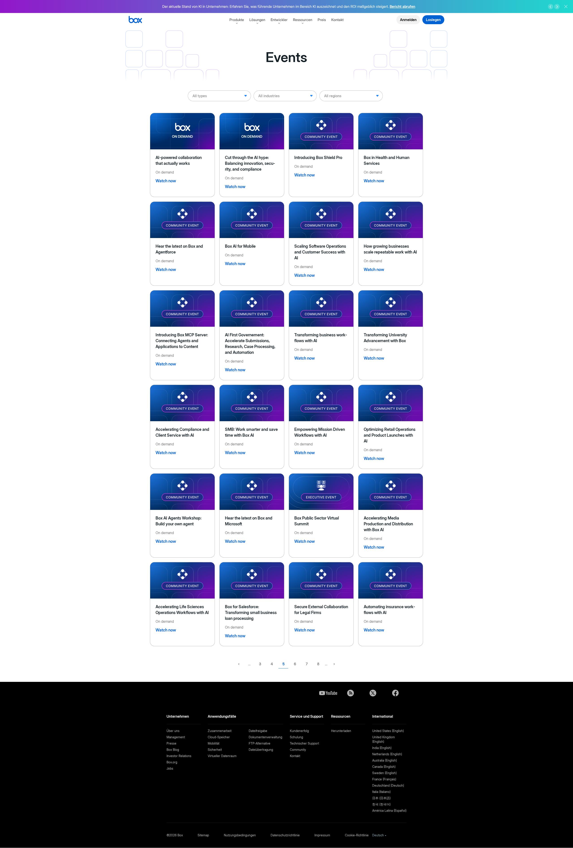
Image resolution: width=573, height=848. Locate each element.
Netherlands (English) (387, 754)
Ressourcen (302, 19)
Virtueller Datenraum (222, 756)
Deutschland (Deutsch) (388, 785)
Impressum (322, 835)
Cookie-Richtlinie (357, 835)
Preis (322, 19)
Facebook (395, 693)
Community (298, 749)
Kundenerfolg (299, 731)
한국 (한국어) (381, 804)
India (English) (381, 748)
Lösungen (257, 19)
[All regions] (351, 95)
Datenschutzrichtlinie (285, 835)
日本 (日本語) (381, 798)
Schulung (296, 737)
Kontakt (337, 19)
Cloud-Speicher (219, 737)
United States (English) (388, 731)
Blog (350, 693)
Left (550, 6)
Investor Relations (179, 756)
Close (566, 6)
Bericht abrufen (402, 6)
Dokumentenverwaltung (265, 737)
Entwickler (279, 19)
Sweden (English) (384, 773)
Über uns (173, 731)
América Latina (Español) (389, 810)
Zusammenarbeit (219, 731)
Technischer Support (304, 743)
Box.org (172, 762)
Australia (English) (384, 760)
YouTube (328, 693)
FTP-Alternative (259, 743)
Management (176, 737)
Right (557, 6)
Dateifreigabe (258, 731)
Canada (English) (384, 767)
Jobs (170, 768)
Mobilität (213, 743)
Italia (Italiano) (381, 792)
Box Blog (173, 749)
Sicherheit (215, 749)
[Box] (135, 20)
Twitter (373, 693)
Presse (171, 743)
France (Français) (384, 779)
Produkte (236, 19)
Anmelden (408, 19)
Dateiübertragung (261, 749)
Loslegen (433, 19)
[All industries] (285, 95)
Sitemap (203, 835)
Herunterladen (341, 731)
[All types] (219, 95)
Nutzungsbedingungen (240, 835)
